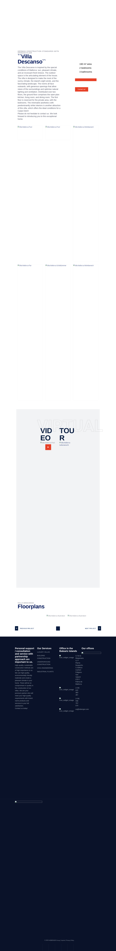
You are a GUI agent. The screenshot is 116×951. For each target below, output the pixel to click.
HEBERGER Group (54, 940)
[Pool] (58, 133)
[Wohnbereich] (85, 194)
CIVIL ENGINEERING (45, 668)
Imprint (63, 940)
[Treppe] (30, 332)
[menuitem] (109, 2)
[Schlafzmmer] (58, 332)
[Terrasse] (30, 133)
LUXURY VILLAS (43, 652)
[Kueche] (85, 332)
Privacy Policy (70, 940)
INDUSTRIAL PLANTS (45, 672)
